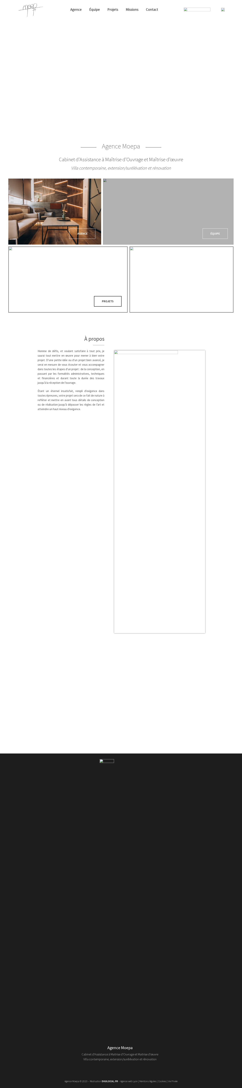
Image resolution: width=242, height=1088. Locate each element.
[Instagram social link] (114, 1070)
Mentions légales (147, 1081)
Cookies (162, 1081)
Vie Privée (173, 1081)
